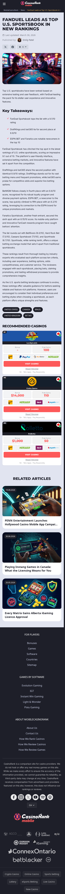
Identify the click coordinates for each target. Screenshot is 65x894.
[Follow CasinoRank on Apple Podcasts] (50, 797)
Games (32, 648)
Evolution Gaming (32, 685)
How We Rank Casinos (32, 739)
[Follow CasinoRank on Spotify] (43, 797)
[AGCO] (13, 834)
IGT (32, 691)
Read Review (32, 368)
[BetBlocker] (27, 859)
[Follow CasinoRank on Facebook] (14, 797)
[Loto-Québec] (42, 834)
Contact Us (32, 733)
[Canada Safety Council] (29, 834)
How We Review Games (32, 749)
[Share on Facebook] (13, 47)
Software (32, 654)
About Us (32, 728)
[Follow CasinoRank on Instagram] (21, 797)
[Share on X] (5, 47)
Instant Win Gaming (32, 696)
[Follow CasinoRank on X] (28, 797)
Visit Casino (32, 364)
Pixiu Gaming (31, 707)
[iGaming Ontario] (41, 842)
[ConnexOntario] (32, 851)
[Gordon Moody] (21, 842)
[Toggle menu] (4, 4)
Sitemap (32, 665)
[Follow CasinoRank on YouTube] (35, 797)
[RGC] (57, 834)
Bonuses (32, 643)
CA (30, 805)
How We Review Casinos (32, 744)
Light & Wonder (32, 702)
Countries (31, 659)
